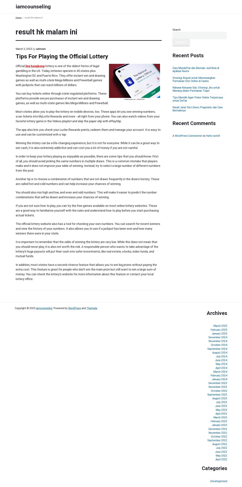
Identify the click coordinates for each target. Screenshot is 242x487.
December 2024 (217, 337)
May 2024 (221, 364)
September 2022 (217, 440)
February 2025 (219, 329)
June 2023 (221, 406)
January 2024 (219, 379)
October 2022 (219, 436)
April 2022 (221, 459)
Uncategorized (218, 481)
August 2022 (219, 444)
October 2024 (219, 344)
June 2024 (221, 360)
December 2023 (217, 383)
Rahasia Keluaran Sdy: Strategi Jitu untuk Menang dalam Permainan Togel (196, 89)
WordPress (74, 308)
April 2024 (221, 368)
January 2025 (219, 333)
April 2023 (221, 413)
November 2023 (218, 386)
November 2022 (218, 432)
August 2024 (219, 352)
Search (177, 29)
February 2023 (219, 421)
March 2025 (220, 325)
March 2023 (220, 417)
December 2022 (217, 429)
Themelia (91, 308)
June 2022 (221, 451)
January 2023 (219, 425)
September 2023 (217, 394)
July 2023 (221, 402)
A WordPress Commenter (187, 135)
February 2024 (219, 375)
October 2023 (219, 390)
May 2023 (221, 409)
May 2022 (221, 455)
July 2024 (221, 356)
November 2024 (218, 341)
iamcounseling (44, 308)
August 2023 (219, 398)
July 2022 (221, 447)
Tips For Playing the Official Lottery (62, 56)
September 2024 (217, 348)
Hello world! (213, 135)
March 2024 (220, 371)
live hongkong (35, 66)
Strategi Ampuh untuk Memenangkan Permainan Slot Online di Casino (194, 79)
